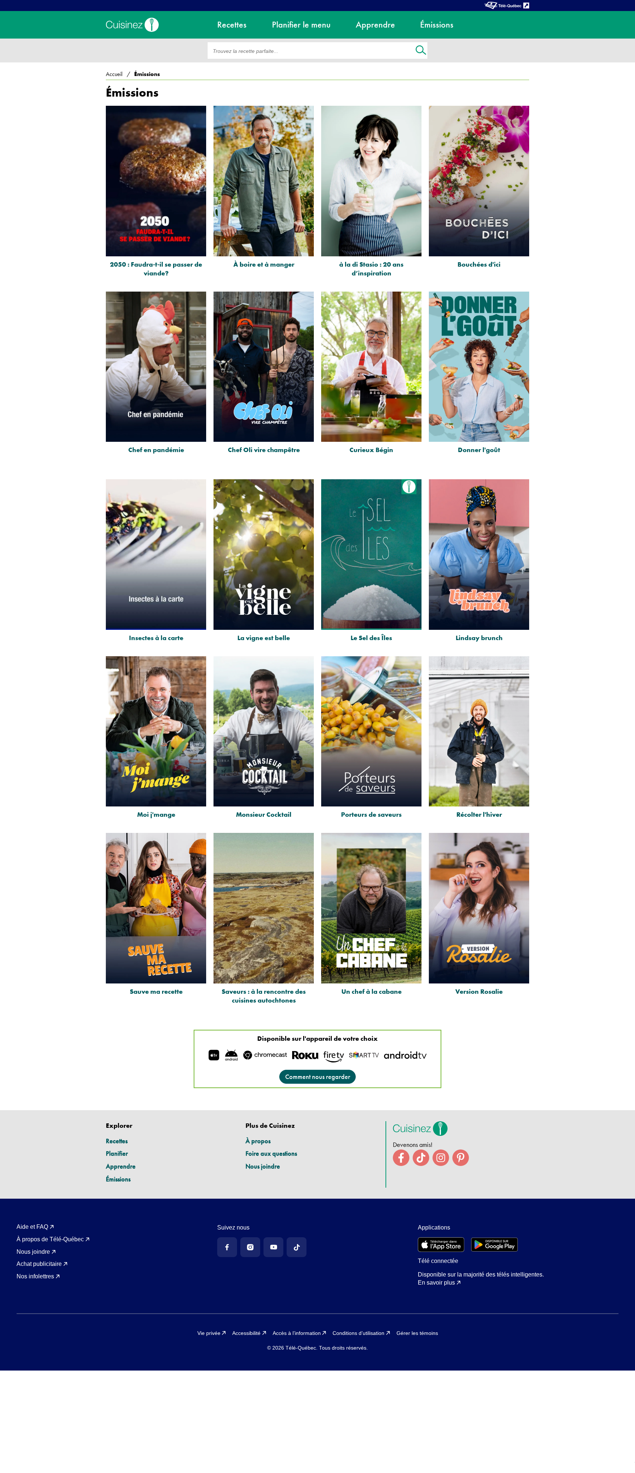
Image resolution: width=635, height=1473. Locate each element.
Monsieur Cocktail (263, 814)
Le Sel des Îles (371, 637)
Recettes (117, 1141)
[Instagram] (250, 1247)
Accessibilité (246, 1333)
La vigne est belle (263, 637)
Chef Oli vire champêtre (264, 449)
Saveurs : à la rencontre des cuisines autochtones (264, 995)
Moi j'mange (156, 814)
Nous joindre (262, 1166)
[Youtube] (273, 1247)
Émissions (118, 1179)
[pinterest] (460, 1157)
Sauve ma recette (156, 991)
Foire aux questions (271, 1153)
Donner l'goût (479, 449)
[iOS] (441, 1244)
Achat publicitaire (39, 1264)
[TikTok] (296, 1247)
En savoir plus (436, 1282)
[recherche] (421, 51)
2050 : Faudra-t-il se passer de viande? (156, 268)
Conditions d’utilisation (358, 1333)
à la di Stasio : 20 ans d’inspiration (371, 268)
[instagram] (441, 1157)
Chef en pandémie (156, 449)
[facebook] (401, 1157)
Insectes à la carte (156, 637)
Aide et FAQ (32, 1227)
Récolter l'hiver (479, 814)
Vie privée (208, 1333)
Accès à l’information (297, 1333)
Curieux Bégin (371, 449)
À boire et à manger (263, 264)
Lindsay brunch (479, 637)
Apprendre (121, 1166)
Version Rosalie (479, 991)
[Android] (494, 1244)
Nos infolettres (35, 1276)
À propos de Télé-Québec (50, 1239)
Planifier (117, 1153)
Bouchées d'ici (479, 264)
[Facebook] (227, 1247)
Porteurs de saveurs (371, 814)
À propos (257, 1141)
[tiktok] (421, 1157)
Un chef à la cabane (371, 991)
